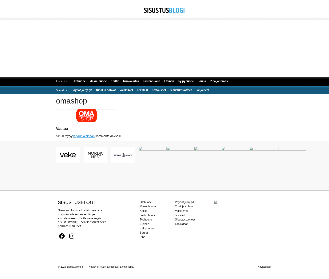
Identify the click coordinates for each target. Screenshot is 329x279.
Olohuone (146, 202)
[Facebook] (62, 236)
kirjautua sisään (84, 136)
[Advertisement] (164, 48)
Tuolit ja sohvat (184, 206)
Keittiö (143, 210)
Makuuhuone (148, 206)
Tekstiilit (180, 215)
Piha (142, 237)
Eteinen (144, 223)
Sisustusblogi (76, 202)
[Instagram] (72, 236)
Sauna (144, 232)
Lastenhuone (148, 215)
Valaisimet (181, 210)
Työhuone (146, 219)
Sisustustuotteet (185, 219)
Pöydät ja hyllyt (184, 202)
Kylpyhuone (147, 228)
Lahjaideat (181, 223)
